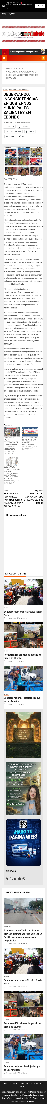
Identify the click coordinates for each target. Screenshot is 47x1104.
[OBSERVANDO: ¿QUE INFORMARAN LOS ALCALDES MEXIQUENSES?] (30, 431)
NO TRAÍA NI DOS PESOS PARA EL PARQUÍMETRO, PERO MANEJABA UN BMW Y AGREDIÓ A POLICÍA (13, 498)
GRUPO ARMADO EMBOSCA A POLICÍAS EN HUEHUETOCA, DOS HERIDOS (33, 496)
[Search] (39, 58)
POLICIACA (38, 1083)
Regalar (40, 6)
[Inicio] (4, 58)
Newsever (19, 1101)
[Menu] (9, 58)
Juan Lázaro (9, 123)
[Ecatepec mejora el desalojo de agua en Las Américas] (23, 678)
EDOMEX (5, 89)
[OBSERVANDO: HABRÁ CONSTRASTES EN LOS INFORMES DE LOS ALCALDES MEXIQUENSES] (12, 431)
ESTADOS (23, 1086)
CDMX (21, 1083)
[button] (9, 58)
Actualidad (7, 926)
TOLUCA (28, 1083)
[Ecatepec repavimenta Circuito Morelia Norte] (23, 592)
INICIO (5, 1083)
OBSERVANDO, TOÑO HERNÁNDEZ (19, 89)
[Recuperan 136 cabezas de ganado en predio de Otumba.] (23, 635)
